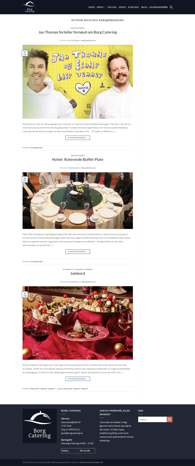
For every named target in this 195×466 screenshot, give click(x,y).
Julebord (88, 269)
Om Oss (112, 7)
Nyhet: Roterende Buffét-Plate (77, 159)
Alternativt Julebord (73, 269)
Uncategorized (78, 28)
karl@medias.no (111, 20)
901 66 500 (85, 450)
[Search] (171, 7)
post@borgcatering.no (72, 433)
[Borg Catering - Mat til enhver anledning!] (37, 7)
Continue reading (78, 138)
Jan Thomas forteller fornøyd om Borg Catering (78, 32)
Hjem (92, 7)
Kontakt (133, 7)
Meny (100, 7)
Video (122, 7)
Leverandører (158, 7)
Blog (144, 7)
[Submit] (169, 419)
